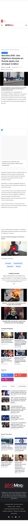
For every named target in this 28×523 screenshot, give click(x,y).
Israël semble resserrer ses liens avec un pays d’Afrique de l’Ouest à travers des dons (21, 448)
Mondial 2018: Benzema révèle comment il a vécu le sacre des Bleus (7, 341)
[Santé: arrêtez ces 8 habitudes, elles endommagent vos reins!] (5, 418)
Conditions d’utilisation (8, 511)
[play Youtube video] (14, 248)
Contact (22, 508)
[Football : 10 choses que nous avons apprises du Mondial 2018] (7, 353)
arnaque (8, 263)
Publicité (10, 506)
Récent (13, 386)
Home (14, 506)
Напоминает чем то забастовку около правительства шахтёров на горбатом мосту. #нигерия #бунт (12, 163)
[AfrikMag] (9, 25)
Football (11, 49)
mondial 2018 (18, 263)
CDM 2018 (16, 49)
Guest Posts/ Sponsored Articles (11, 508)
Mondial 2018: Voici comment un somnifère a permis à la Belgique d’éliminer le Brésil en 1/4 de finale (21, 343)
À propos (18, 506)
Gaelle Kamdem (6, 67)
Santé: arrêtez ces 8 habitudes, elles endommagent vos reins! (17, 417)
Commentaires (22, 386)
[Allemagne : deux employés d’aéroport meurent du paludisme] (7, 441)
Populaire (4, 386)
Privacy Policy (14, 513)
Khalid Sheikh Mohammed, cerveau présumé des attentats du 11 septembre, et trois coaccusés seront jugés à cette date (20, 467)
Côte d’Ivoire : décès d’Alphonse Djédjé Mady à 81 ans (6, 464)
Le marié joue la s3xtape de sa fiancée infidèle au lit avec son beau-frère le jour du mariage (18, 392)
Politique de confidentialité (20, 511)
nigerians (10, 266)
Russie (19, 266)
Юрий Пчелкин (18, 167)
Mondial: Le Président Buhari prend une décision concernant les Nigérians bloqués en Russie (20, 360)
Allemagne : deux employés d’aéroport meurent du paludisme (7, 447)
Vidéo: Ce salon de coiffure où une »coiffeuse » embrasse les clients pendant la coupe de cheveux (18, 400)
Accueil (4, 49)
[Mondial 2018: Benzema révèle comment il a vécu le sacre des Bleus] (7, 335)
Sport (8, 49)
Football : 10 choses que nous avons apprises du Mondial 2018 (6, 360)
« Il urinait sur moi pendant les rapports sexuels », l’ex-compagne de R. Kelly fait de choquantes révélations (18, 425)
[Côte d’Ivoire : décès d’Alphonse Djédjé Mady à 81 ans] (7, 457)
